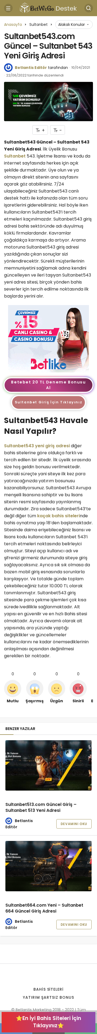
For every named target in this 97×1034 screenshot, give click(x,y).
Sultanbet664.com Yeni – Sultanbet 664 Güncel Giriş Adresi (44, 908)
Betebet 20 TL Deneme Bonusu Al (48, 384)
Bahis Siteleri (48, 989)
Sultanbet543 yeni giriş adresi (37, 446)
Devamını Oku (74, 824)
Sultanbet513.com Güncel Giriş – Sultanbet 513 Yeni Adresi (41, 807)
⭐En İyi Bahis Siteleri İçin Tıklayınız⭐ (48, 1022)
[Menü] (8, 8)
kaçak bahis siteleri (58, 516)
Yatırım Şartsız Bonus (48, 997)
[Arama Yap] (88, 8)
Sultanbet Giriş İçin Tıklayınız (48, 402)
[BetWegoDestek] (48, 8)
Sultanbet (15, 156)
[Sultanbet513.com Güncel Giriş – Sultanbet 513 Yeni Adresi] (48, 765)
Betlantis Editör (31, 67)
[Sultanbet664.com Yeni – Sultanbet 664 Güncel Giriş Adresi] (48, 866)
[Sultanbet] (48, 338)
